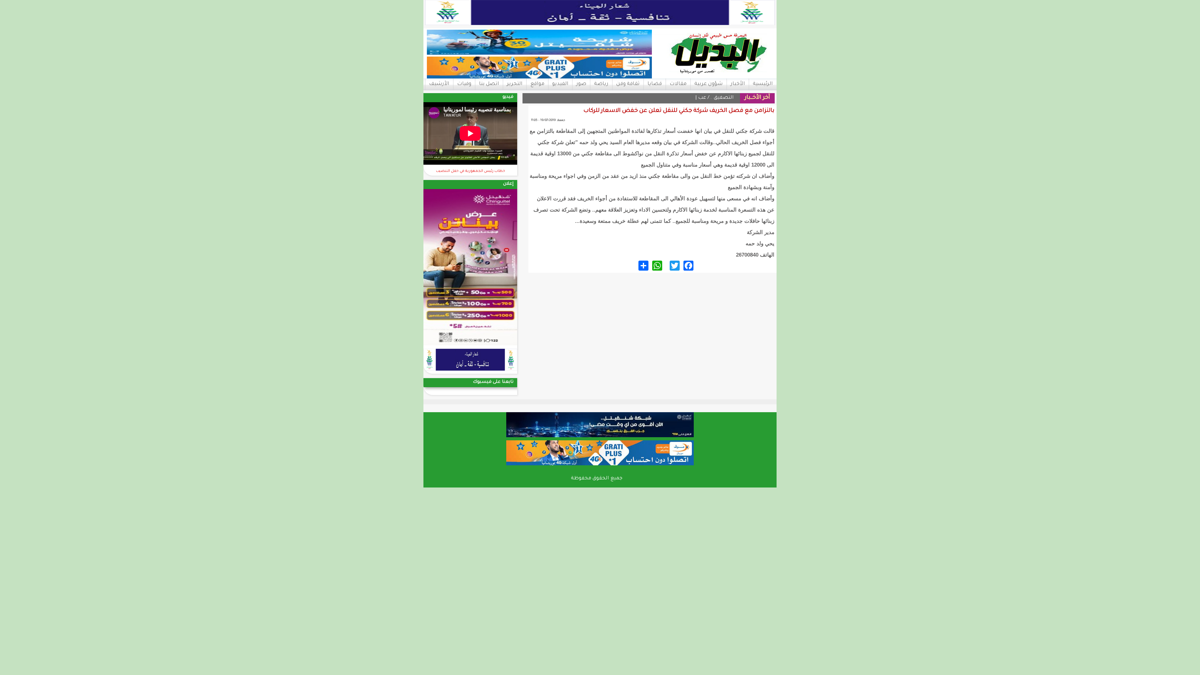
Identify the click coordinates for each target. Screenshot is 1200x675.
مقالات (678, 84)
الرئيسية (763, 84)
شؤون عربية (708, 84)
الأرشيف (439, 84)
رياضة (601, 84)
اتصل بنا (489, 84)
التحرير (514, 84)
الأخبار (738, 84)
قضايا (655, 84)
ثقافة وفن (628, 84)
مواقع (537, 84)
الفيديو (560, 84)
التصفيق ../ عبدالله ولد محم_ (701, 98)
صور (581, 84)
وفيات (464, 84)
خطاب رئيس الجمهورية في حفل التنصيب (470, 171)
